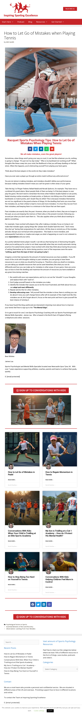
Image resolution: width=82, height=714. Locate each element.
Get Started (57, 22)
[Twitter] (38, 604)
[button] (30, 149)
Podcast (20, 22)
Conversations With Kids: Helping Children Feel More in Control (59, 579)
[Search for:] (21, 642)
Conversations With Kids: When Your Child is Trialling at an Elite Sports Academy (22, 533)
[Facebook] (32, 604)
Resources (40, 22)
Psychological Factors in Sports (16, 624)
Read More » (12, 480)
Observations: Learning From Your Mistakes (20, 629)
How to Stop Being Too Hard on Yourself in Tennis (21, 578)
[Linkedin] (43, 604)
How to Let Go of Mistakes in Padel (17, 654)
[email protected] (13, 377)
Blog (30, 22)
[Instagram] (49, 604)
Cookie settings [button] (39, 711)
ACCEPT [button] (50, 711)
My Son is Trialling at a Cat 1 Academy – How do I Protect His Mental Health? (59, 533)
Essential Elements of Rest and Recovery (19, 627)
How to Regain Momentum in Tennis (18, 657)
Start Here (6, 22)
